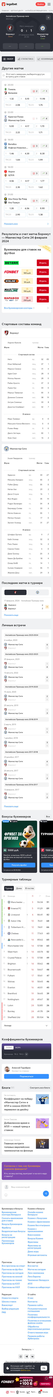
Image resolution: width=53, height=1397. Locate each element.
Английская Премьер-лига (36, 11)
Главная (5, 11)
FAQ (4, 1312)
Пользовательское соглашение (37, 1309)
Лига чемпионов (36, 1273)
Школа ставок (9, 1301)
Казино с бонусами (37, 1218)
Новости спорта (10, 1298)
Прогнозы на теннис (12, 1280)
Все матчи (33, 1265)
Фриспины (33, 1242)
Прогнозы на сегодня (12, 1273)
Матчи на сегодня (37, 1269)
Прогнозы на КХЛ (11, 1283)
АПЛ (30, 1283)
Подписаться (26, 1076)
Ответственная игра (38, 1332)
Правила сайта (35, 1305)
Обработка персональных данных (39, 1327)
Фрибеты (6, 1227)
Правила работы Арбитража (36, 1337)
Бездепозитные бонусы (13, 1231)
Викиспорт (7, 1305)
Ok (43, 1368)
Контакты (32, 1301)
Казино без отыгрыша (39, 1225)
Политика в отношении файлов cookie (39, 1321)
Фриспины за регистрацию (34, 1246)
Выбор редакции (10, 1308)
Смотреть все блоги (40, 1087)
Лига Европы (34, 1276)
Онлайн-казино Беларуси (35, 1213)
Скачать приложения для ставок (12, 1219)
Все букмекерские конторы (19, 308)
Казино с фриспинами (39, 1221)
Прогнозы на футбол (12, 1269)
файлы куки (25, 1370)
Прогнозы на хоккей (12, 1276)
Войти (40, 4)
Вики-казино (34, 1234)
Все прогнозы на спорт (13, 1265)
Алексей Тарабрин (21, 1067)
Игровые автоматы (37, 1255)
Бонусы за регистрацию (8, 1236)
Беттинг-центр (17, 11)
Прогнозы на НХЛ (11, 1287)
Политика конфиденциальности (39, 1315)
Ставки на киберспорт (39, 1287)
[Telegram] (26, 1356)
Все (48, 816)
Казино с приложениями (35, 1230)
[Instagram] (20, 1356)
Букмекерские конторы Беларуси (11, 1213)
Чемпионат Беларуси (38, 1280)
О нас (30, 1298)
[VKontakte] (32, 1356)
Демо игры (33, 1251)
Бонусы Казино (35, 1238)
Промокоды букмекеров (8, 1242)
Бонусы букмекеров (12, 1224)
